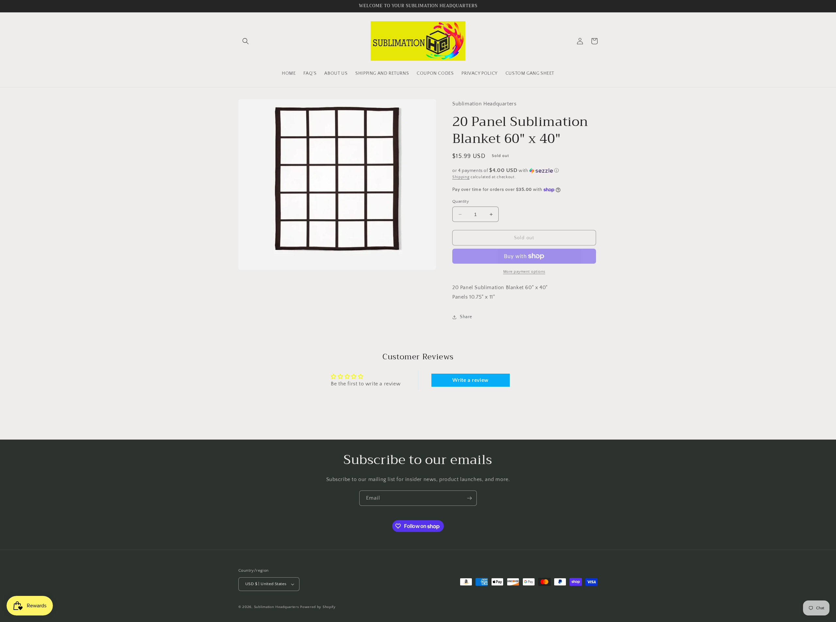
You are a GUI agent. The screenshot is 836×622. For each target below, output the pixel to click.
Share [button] (466, 316)
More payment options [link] (524, 272)
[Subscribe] (469, 498)
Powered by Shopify (318, 607)
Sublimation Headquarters (276, 607)
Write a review (470, 380)
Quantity (460, 201)
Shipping (461, 177)
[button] (245, 41)
